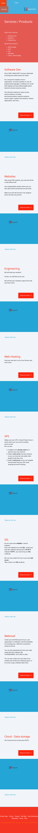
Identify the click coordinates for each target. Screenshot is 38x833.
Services (4, 9)
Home (3, 3)
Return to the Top (10, 157)
